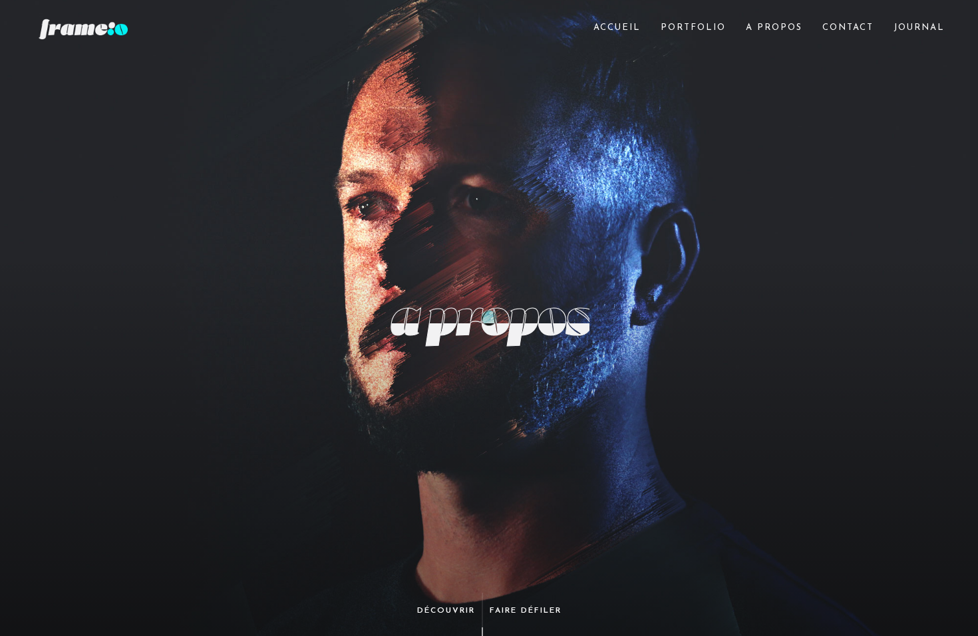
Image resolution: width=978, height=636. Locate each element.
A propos (774, 27)
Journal (919, 27)
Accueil (617, 27)
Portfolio (693, 27)
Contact (848, 27)
